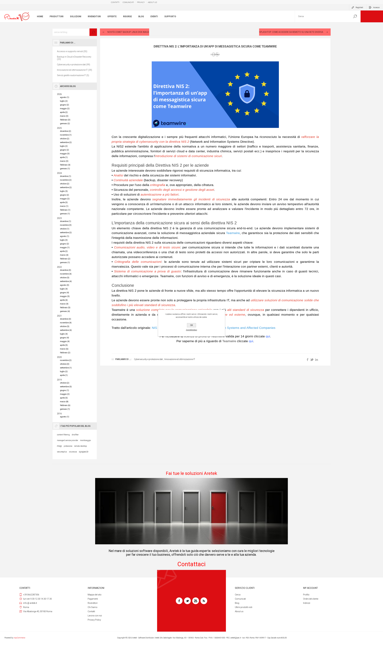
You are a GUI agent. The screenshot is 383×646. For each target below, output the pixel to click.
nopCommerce (19, 638)
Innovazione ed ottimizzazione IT (179, 359)
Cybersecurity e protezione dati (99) (73, 64)
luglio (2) (64, 101)
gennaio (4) (65, 311)
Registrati (359, 7)
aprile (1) (64, 157)
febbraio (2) (65, 259)
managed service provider (67, 440)
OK (191, 325)
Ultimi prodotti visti (243, 607)
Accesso (376, 7)
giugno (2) (64, 105)
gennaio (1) (65, 168)
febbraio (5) (65, 307)
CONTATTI (115, 2)
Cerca (237, 594)
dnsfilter (75, 435)
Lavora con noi (95, 615)
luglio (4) (64, 289)
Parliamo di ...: (123, 359)
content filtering (63, 435)
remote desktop (80, 446)
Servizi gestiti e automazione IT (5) (73, 75)
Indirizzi (306, 603)
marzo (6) (64, 349)
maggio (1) (65, 247)
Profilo (306, 594)
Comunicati (240, 599)
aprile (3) (64, 202)
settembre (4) (66, 281)
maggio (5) (65, 296)
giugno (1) (64, 390)
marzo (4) (64, 255)
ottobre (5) (64, 277)
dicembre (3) (65, 270)
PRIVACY (141, 2)
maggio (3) (65, 153)
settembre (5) (66, 386)
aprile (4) (64, 300)
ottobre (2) (64, 138)
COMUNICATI (128, 2)
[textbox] (74, 32)
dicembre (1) (65, 176)
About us (239, 611)
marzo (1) (64, 206)
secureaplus (62, 452)
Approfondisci (191, 330)
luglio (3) (64, 240)
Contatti (91, 611)
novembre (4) (66, 274)
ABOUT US (152, 2)
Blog (237, 603)
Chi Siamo (92, 607)
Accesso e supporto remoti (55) (72, 51)
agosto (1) (64, 97)
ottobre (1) (64, 229)
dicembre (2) (65, 131)
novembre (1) (66, 135)
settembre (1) (66, 368)
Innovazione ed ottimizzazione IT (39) (74, 70)
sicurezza (73, 452)
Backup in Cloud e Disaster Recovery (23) (74, 58)
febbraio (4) (65, 165)
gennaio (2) (65, 123)
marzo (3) (64, 116)
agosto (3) (64, 285)
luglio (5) (64, 191)
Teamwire (233, 233)
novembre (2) (66, 180)
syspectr (83, 451)
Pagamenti (93, 599)
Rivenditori (93, 603)
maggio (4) (65, 341)
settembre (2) (66, 142)
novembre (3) (66, 225)
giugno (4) (64, 292)
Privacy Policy (94, 620)
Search (355, 16)
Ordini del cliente (310, 599)
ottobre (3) (64, 364)
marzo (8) (64, 401)
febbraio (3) (65, 120)
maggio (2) (65, 108)
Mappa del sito (94, 594)
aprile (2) (64, 112)
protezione (68, 446)
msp (59, 445)
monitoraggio (85, 440)
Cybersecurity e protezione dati (148, 359)
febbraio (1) (65, 210)
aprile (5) (64, 345)
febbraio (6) (65, 405)
